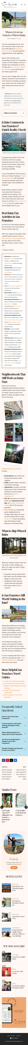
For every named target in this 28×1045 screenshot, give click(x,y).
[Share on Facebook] (3, 760)
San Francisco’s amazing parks (12, 238)
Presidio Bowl (8, 354)
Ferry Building (8, 272)
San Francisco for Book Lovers (14, 684)
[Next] (26, 807)
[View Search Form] (22, 5)
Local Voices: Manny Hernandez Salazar (18, 987)
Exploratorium (8, 263)
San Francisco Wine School (12, 320)
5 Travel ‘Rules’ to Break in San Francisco (21, 812)
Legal (8, 1035)
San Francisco (16, 927)
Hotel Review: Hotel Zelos (18, 917)
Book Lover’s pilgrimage (15, 286)
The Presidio (8, 510)
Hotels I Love (15, 884)
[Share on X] (11, 760)
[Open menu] (25, 4)
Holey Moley (17, 306)
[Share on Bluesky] (15, 760)
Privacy (13, 1035)
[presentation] (7, 800)
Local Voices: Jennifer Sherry (18, 958)
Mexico (14, 969)
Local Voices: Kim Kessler (17, 972)
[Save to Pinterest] (7, 760)
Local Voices (15, 954)
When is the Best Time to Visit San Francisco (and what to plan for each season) (7, 773)
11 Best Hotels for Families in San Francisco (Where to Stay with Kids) (18, 933)
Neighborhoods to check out (11, 469)
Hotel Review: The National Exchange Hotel (18, 888)
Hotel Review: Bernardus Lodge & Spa (18, 903)
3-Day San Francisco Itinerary (14, 681)
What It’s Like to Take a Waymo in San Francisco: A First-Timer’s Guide (21, 773)
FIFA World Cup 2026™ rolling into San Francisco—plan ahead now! (7, 816)
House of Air (9, 304)
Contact (18, 1035)
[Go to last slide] (1, 807)
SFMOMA (12, 259)
